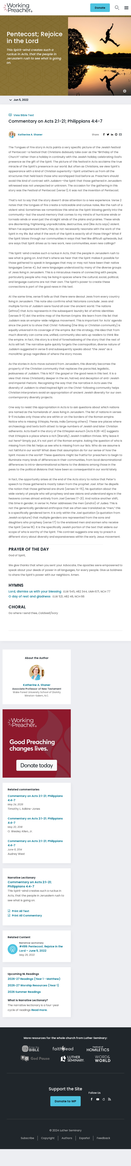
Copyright (48, 1138)
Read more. (39, 1010)
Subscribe (27, 1138)
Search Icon (117, 7)
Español (84, 1138)
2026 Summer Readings (24, 992)
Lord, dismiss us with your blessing (35, 591)
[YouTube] (98, 1099)
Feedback (103, 1138)
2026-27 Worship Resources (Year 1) (33, 985)
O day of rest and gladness (29, 596)
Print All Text (20, 911)
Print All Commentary (26, 915)
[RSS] (109, 1099)
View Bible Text (23, 115)
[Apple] (103, 1099)
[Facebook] (92, 1099)
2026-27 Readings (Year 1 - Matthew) (34, 979)
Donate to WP (65, 1101)
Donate (100, 8)
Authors (67, 1138)
